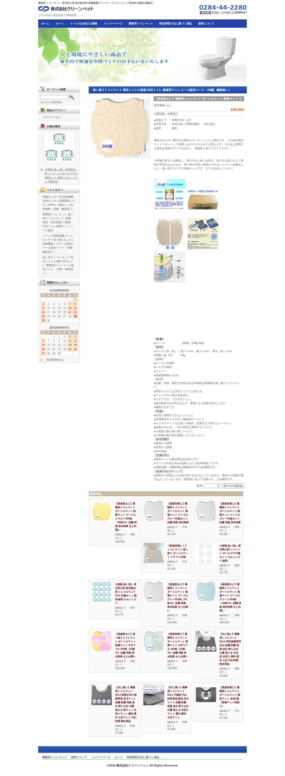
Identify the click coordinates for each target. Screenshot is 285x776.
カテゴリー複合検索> (51, 102)
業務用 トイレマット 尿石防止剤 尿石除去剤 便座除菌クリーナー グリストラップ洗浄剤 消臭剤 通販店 (95, 2)
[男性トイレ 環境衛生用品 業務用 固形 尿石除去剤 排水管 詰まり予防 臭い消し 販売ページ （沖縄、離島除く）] (101, 601)
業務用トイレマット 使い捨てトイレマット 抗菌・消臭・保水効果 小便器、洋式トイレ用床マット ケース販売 (58, 222)
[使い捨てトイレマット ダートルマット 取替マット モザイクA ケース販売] (101, 651)
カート (60, 23)
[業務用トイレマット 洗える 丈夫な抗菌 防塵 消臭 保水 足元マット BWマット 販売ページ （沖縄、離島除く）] (101, 704)
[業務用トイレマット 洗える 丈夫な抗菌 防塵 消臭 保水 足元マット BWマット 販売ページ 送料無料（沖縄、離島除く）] (205, 651)
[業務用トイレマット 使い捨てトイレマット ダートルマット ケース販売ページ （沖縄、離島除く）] (101, 520)
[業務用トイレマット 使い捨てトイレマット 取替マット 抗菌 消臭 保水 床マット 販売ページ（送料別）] (153, 562)
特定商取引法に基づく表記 (175, 23)
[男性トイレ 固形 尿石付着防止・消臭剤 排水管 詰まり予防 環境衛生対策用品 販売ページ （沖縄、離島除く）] (205, 562)
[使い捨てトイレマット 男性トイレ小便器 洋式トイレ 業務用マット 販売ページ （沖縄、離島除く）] (153, 520)
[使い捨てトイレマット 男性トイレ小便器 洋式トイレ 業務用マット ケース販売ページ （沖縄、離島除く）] (153, 601)
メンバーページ (112, 23)
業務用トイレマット (141, 23)
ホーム (45, 23)
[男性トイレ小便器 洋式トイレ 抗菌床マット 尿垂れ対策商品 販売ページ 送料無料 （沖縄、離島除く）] (205, 704)
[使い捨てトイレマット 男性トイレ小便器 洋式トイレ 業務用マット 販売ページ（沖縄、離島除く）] (205, 520)
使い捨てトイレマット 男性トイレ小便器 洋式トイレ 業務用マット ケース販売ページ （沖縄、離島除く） (58, 265)
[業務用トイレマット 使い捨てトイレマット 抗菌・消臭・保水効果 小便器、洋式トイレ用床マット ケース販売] (153, 651)
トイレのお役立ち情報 (83, 23)
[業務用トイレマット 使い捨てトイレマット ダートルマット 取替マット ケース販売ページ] (205, 601)
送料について (206, 23)
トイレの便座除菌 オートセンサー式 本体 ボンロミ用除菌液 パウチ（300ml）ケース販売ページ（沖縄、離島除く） (59, 243)
